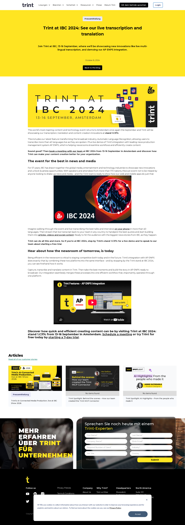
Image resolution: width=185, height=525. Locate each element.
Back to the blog (92, 68)
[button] (44, 5)
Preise (99, 5)
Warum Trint (109, 5)
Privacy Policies (64, 488)
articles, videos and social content (56, 235)
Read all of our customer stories (22, 359)
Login (158, 5)
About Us (87, 492)
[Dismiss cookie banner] (147, 500)
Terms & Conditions (65, 493)
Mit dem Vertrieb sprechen (133, 5)
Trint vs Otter (102, 492)
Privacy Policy (115, 508)
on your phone (122, 229)
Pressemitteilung (92, 19)
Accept (138, 514)
